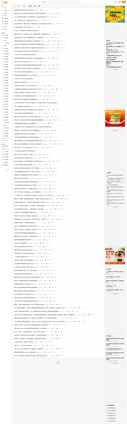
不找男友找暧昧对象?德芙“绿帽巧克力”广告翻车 (25, 163)
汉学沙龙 (6, 98)
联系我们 (6, 146)
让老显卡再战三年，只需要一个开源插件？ (24, 320)
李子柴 (43, 102)
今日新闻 (30, 6)
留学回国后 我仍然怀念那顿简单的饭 (22, 252)
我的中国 (6, 117)
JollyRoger (34, 27)
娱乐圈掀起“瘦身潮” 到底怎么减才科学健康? (24, 115)
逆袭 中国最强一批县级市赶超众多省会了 (23, 228)
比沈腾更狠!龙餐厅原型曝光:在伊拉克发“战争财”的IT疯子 (27, 78)
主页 (5, 7)
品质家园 (36, 228)
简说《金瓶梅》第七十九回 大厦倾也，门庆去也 (115, 47)
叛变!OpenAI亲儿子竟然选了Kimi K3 (22, 54)
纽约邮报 (45, 388)
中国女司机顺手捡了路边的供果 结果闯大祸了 (25, 276)
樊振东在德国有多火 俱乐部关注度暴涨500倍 (24, 269)
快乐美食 (6, 56)
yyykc (48, 184)
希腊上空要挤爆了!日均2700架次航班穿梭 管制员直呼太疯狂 (28, 122)
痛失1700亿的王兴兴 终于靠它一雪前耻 (23, 133)
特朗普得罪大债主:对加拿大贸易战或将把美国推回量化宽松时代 (29, 340)
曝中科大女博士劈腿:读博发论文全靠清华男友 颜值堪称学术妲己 (29, 41)
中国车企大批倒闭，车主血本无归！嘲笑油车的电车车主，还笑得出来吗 (31, 303)
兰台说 (41, 119)
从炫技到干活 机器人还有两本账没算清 (23, 238)
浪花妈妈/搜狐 (48, 40)
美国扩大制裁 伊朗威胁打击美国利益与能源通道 (25, 265)
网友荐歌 (6, 101)
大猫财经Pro (36, 245)
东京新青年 (40, 259)
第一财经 (42, 146)
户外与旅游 (6, 43)
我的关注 (6, 23)
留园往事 (6, 120)
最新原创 (6, 18)
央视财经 (35, 136)
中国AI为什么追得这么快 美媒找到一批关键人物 (25, 208)
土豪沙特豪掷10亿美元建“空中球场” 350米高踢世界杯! (27, 61)
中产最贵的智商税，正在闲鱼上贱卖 (22, 27)
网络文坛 (6, 64)
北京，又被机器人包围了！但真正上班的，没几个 (25, 20)
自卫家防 (6, 88)
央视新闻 (35, 143)
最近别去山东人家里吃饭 (20, 71)
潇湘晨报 (43, 112)
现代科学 (6, 96)
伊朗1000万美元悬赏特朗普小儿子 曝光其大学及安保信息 (27, 126)
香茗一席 (6, 104)
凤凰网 (44, 51)
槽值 (28, 71)
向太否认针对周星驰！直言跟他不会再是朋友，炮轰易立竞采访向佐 (30, 334)
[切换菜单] (12, 7)
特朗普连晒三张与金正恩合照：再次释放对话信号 (25, 214)
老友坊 (5, 106)
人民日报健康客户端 (47, 37)
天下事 (39, 204)
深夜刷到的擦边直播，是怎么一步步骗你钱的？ (25, 330)
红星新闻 (41, 160)
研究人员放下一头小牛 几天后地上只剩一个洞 (25, 129)
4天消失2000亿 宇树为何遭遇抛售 (22, 371)
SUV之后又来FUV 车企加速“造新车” (22, 412)
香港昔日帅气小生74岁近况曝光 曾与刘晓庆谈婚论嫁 (26, 255)
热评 (5, 15)
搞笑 (5, 45)
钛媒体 (45, 57)
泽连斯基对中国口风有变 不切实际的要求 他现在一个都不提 (28, 95)
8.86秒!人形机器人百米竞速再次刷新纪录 (23, 98)
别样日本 (35, 272)
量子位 (34, 225)
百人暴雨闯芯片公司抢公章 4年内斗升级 (23, 245)
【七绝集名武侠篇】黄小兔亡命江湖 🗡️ (114, 55)
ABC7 (33, 422)
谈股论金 (6, 112)
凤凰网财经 (40, 163)
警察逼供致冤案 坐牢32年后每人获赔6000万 (24, 419)
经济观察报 (36, 238)
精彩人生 (6, 61)
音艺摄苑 (6, 67)
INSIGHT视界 (40, 68)
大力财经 (31, 221)
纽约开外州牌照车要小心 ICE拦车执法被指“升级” (25, 405)
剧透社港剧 (42, 255)
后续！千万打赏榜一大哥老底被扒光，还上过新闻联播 (27, 170)
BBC (37, 10)
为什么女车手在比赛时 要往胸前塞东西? (23, 64)
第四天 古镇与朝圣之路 (111, 59)
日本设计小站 (43, 61)
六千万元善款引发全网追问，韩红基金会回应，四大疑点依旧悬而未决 (30, 17)
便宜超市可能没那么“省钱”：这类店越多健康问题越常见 (27, 392)
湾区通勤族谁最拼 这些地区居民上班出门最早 (25, 378)
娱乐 (5, 125)
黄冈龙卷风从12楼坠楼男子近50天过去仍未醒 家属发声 (27, 112)
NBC (42, 375)
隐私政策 (6, 157)
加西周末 (37, 357)
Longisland (41, 402)
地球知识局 (31, 156)
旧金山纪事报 (39, 378)
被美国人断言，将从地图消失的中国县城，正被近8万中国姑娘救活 (29, 13)
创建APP (6, 162)
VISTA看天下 (47, 44)
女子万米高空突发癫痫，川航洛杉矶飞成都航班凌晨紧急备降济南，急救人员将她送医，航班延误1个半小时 (39, 286)
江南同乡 (6, 75)
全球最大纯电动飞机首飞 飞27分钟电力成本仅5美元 (26, 398)
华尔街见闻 (39, 109)
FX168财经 (40, 265)
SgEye (38, 276)
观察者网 (40, 214)
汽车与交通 (6, 128)
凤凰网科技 (40, 207)
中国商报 (34, 412)
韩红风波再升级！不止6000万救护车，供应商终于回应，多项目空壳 (30, 197)
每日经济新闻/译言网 (46, 126)
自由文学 (6, 83)
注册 (124, 2)
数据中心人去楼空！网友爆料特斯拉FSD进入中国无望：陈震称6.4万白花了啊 (32, 177)
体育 (5, 40)
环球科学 (40, 74)
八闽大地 (6, 85)
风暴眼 (40, 351)
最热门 (5, 13)
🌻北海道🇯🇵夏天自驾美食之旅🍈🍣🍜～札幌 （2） (115, 52)
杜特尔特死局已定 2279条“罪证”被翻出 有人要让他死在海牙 (28, 139)
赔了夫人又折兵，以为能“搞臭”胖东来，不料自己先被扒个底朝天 (29, 310)
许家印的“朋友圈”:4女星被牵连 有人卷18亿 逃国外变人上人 (28, 47)
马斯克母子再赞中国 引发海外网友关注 (23, 136)
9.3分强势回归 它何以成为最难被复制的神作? (24, 85)
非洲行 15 (108, 65)
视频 (5, 26)
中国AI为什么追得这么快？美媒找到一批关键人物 (25, 194)
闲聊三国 (6, 72)
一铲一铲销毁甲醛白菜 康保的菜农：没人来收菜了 (26, 351)
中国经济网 (37, 242)
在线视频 (6, 136)
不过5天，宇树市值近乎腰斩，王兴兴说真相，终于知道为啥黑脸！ (29, 184)
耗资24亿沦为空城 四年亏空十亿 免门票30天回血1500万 (27, 102)
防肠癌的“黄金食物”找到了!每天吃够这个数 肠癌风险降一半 (28, 37)
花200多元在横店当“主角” (20, 409)
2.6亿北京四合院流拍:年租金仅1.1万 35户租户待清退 (26, 150)
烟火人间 (6, 130)
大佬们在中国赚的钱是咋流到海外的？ (114, 67)
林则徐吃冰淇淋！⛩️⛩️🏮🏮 (112, 50)
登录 (120, 2)
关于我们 (6, 154)
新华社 (37, 385)
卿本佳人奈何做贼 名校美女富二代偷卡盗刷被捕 (25, 259)
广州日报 (40, 415)
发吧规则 (6, 159)
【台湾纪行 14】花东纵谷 (111, 57)
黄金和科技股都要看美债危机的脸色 (22, 218)
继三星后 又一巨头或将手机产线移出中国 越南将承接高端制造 (28, 105)
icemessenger (47, 34)
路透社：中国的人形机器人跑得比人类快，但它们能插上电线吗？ (29, 283)
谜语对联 (6, 133)
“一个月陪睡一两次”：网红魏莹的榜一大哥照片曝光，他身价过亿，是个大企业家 (33, 173)
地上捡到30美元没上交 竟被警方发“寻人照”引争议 (26, 361)
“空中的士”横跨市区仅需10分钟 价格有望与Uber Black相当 (28, 344)
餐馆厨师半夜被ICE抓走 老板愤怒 (22, 364)
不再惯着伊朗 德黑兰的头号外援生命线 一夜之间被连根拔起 (28, 51)
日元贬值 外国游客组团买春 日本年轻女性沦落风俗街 (26, 119)
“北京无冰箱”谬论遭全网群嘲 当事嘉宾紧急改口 (25, 211)
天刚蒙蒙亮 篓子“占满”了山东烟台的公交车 (24, 385)
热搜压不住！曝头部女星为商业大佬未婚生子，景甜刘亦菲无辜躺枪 (30, 313)
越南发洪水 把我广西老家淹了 (21, 156)
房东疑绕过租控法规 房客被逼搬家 (22, 422)
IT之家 (36, 98)
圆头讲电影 (35, 262)
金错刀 (35, 132)
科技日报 (41, 398)
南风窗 (40, 81)
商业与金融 (6, 122)
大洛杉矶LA (45, 344)
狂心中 (40, 20)
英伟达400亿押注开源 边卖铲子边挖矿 (23, 225)
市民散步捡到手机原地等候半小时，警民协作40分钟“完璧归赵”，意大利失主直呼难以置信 (35, 296)
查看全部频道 (7, 138)
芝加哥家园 (37, 347)
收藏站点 (6, 165)
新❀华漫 (6, 93)
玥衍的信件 (39, 381)
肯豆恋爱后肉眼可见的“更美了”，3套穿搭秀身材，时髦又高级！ (29, 187)
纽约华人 (40, 405)
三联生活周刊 (39, 85)
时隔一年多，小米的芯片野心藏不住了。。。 (24, 323)
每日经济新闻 (43, 150)
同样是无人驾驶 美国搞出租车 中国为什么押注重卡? (26, 153)
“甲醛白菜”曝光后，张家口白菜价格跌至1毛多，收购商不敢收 (28, 34)
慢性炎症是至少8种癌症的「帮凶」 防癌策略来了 (25, 415)
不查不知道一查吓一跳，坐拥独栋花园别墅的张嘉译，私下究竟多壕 (30, 306)
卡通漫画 (6, 80)
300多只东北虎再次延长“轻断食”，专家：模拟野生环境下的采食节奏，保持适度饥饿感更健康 (36, 289)
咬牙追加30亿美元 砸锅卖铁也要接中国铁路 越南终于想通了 (28, 58)
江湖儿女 (6, 114)
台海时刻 (39, 211)
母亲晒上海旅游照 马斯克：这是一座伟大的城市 (25, 248)
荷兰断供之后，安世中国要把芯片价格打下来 (24, 191)
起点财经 (31, 354)
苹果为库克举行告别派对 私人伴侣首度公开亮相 (25, 167)
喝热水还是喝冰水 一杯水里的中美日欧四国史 (25, 381)
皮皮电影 (45, 47)
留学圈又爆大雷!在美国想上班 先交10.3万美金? (25, 68)
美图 (5, 29)
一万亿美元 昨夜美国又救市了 (21, 235)
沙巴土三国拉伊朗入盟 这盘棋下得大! (23, 92)
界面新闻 (29, 368)
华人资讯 (43, 392)
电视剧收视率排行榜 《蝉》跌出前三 (22, 262)
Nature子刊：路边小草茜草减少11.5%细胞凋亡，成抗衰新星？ (29, 327)
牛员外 (53, 177)
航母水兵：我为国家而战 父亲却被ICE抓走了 (24, 337)
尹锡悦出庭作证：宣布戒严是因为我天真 (23, 231)
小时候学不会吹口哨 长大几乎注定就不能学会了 (25, 75)
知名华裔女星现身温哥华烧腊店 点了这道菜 (24, 358)
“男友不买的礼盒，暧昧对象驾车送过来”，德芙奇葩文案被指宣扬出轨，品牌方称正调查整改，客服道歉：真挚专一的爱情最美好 (44, 293)
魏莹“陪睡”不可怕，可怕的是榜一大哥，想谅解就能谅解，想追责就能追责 (31, 30)
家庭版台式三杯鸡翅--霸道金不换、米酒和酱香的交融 (114, 62)
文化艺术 (6, 51)
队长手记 (35, 92)
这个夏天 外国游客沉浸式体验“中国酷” (23, 143)
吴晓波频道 (34, 218)
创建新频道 (7, 140)
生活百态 (6, 77)
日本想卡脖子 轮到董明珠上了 (21, 221)
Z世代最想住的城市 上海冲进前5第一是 (23, 272)
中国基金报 (31, 235)
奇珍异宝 (6, 35)
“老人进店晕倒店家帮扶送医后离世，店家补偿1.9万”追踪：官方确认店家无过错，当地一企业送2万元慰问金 (39, 300)
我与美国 (6, 109)
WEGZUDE (39, 269)
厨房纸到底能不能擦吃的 (20, 368)
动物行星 (38, 129)
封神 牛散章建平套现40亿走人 (21, 354)
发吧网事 (6, 59)
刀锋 (48, 13)
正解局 (41, 153)
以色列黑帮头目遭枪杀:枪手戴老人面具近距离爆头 (26, 160)
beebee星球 (36, 64)
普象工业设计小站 (45, 78)
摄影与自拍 (6, 53)
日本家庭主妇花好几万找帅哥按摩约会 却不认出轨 (26, 279)
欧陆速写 (45, 122)
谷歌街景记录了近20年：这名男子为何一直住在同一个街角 (28, 388)
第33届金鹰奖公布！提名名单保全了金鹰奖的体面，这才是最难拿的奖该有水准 (32, 23)
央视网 (39, 88)
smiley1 (48, 180)
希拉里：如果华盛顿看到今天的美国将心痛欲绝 (25, 204)
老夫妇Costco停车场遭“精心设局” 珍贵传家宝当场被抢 (27, 375)
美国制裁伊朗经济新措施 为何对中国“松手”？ (24, 10)
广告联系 (6, 151)
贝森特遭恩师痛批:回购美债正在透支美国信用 (25, 109)
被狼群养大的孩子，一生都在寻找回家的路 (24, 201)
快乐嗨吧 (6, 37)
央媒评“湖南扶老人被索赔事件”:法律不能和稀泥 (25, 88)
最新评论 (6, 21)
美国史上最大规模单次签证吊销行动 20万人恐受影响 (26, 146)
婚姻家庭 (6, 90)
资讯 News (6, 10)
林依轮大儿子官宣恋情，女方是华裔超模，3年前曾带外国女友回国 (29, 317)
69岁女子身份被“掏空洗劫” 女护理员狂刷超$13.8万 (26, 402)
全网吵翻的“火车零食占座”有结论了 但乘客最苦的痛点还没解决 (29, 44)
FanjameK (41, 279)
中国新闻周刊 (30, 409)
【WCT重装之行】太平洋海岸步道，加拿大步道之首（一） (115, 43)
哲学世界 (6, 69)
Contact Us (6, 149)
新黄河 (37, 115)
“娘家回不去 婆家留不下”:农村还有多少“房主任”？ (25, 81)
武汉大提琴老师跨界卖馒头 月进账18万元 (24, 242)
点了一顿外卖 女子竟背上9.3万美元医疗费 (24, 347)
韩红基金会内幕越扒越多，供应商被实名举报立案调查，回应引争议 (30, 180)
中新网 (35, 231)
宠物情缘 (6, 48)
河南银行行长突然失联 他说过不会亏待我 (23, 395)
